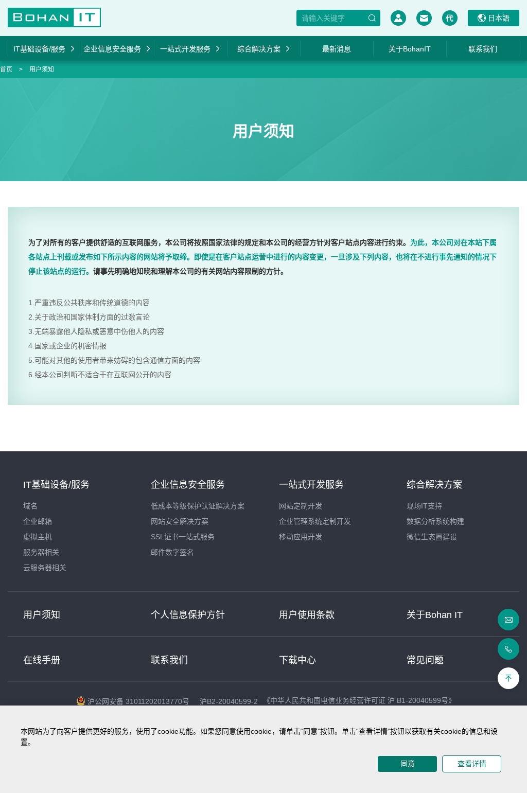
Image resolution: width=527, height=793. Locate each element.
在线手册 (41, 660)
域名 (30, 506)
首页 (6, 69)
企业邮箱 (37, 521)
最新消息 (336, 49)
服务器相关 (41, 552)
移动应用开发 (300, 537)
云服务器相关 (44, 567)
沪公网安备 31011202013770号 (138, 701)
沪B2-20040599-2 (229, 701)
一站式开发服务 (185, 49)
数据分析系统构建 (435, 521)
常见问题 (425, 660)
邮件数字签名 (172, 552)
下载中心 (297, 660)
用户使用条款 (307, 615)
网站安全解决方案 (179, 521)
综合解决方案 (258, 49)
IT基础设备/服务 (39, 49)
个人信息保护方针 (188, 615)
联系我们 (482, 49)
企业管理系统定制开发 (315, 521)
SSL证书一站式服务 (183, 537)
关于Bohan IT (435, 615)
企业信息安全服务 (112, 49)
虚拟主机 (37, 537)
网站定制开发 (300, 506)
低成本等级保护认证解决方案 (197, 506)
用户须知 (41, 69)
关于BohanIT (410, 49)
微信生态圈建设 (432, 537)
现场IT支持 (424, 506)
